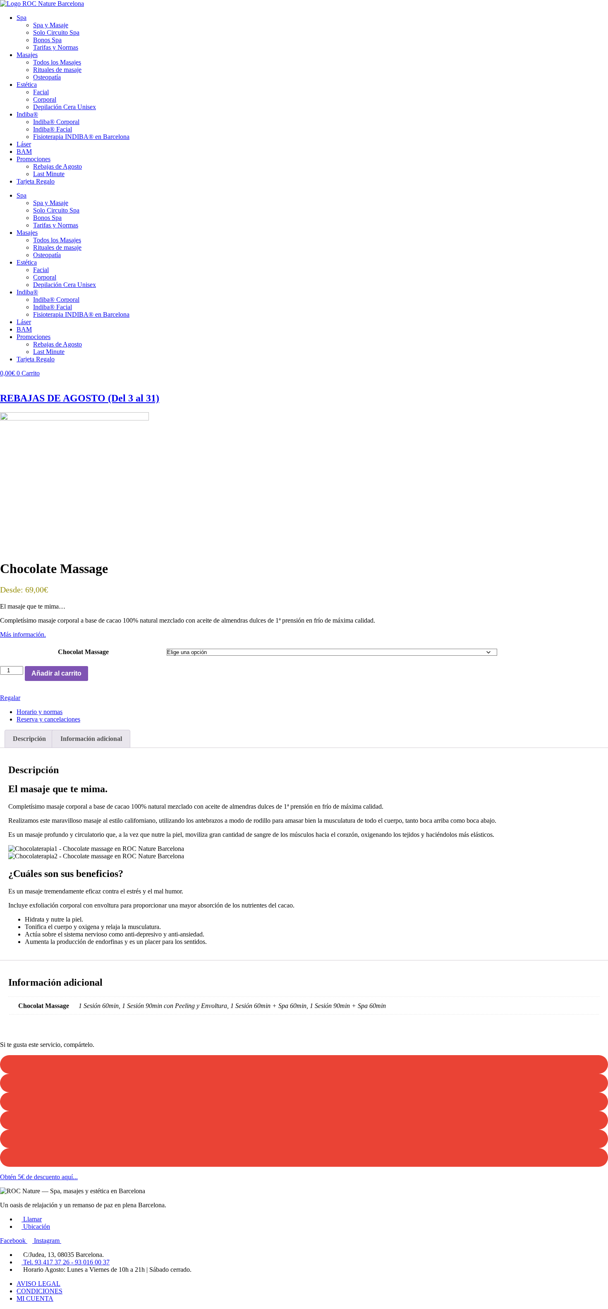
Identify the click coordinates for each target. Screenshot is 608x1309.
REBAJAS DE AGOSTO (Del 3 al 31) (79, 398)
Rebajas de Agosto (57, 166)
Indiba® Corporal (56, 121)
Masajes (27, 54)
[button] (304, 1064)
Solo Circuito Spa (56, 32)
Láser (24, 144)
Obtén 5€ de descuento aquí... (39, 1176)
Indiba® (27, 114)
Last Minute (49, 173)
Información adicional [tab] (91, 738)
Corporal (44, 99)
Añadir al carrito (56, 673)
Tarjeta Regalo (36, 181)
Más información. (23, 634)
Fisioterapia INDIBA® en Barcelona (81, 136)
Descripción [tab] (29, 738)
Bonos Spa (47, 39)
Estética (27, 84)
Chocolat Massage (83, 651)
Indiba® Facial (52, 129)
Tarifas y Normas (55, 47)
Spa (21, 17)
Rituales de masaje (57, 69)
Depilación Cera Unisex (64, 106)
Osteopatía (47, 77)
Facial (41, 92)
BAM (24, 151)
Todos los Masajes (57, 62)
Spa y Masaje (50, 25)
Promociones (33, 158)
